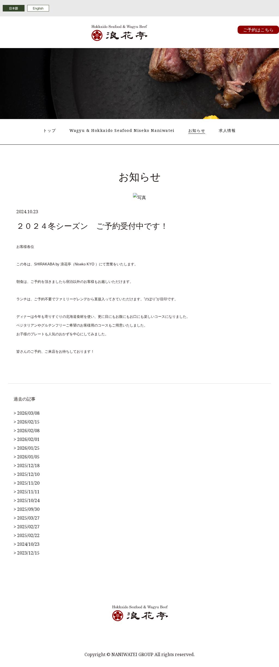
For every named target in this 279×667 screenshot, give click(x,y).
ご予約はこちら (258, 30)
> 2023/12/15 (27, 553)
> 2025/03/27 (27, 518)
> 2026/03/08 (27, 413)
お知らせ (196, 130)
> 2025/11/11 (27, 492)
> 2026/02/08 (27, 431)
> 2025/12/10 (27, 474)
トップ (49, 130)
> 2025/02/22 (27, 535)
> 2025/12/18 (27, 466)
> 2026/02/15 (27, 422)
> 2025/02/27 (27, 527)
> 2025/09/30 (27, 509)
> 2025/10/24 (27, 500)
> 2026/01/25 (27, 448)
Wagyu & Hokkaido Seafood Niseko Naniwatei (122, 130)
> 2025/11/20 (27, 483)
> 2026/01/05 (27, 457)
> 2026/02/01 (27, 439)
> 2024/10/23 (27, 544)
